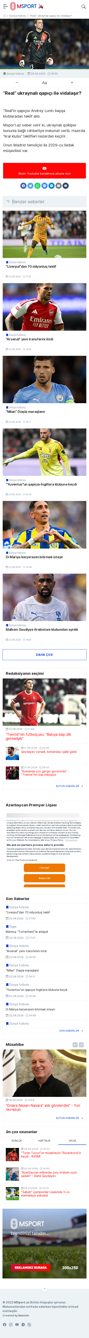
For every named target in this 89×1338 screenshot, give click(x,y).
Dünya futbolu (15, 73)
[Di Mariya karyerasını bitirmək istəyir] (44, 524)
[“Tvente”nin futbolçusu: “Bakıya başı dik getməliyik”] (44, 702)
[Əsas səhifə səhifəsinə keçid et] (4, 16)
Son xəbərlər (69, 1030)
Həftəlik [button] (44, 1140)
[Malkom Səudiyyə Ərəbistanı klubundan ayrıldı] (44, 597)
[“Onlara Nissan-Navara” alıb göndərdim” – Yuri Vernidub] (44, 1073)
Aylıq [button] (72, 1140)
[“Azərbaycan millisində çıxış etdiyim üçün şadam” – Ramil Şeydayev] (12, 1174)
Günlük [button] (16, 1140)
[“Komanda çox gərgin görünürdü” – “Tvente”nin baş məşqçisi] (12, 773)
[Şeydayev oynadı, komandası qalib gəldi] (12, 753)
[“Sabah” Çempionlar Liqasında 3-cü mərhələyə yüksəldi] (12, 1193)
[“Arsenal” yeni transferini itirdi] (44, 306)
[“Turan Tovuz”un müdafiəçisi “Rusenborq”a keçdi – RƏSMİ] (12, 1154)
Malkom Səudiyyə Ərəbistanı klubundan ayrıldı (42, 629)
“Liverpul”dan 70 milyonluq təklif (31, 266)
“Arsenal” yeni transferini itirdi (29, 339)
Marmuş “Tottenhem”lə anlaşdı (27, 931)
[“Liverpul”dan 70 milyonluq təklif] (44, 234)
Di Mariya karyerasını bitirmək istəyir (34, 557)
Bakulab (23, 1315)
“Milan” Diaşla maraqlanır (25, 411)
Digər (13, 926)
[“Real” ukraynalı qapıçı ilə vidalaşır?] (44, 44)
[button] (84, 6)
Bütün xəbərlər (67, 786)
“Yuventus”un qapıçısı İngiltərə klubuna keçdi (41, 484)
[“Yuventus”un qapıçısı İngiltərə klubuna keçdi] (44, 452)
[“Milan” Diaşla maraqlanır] (44, 379)
